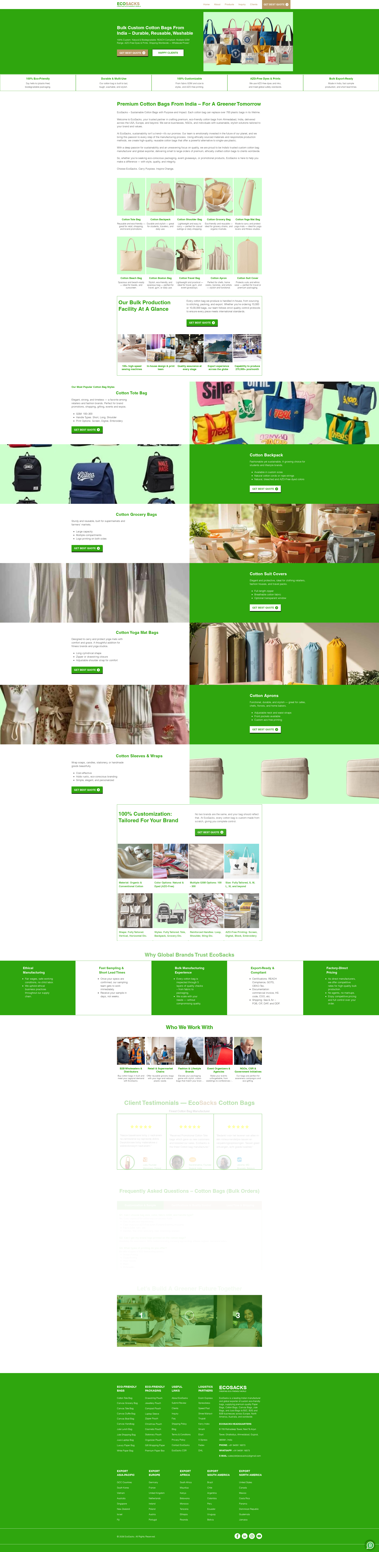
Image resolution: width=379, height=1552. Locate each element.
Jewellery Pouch (153, 1403)
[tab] (140, 1197)
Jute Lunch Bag (124, 1429)
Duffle (128, 1413)
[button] (229, 4)
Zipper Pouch (151, 1418)
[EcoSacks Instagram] (252, 1536)
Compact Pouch (153, 1408)
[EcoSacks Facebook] (237, 1536)
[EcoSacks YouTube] (259, 1536)
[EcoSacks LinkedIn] (245, 1536)
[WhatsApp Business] (370, 1545)
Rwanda (184, 1519)
